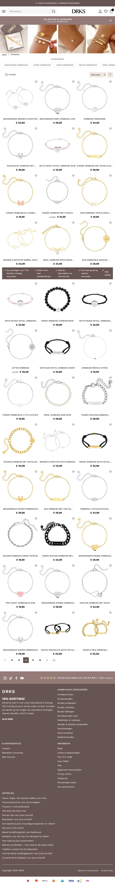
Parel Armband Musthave (57, 415)
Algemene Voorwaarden (70, 770)
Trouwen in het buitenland (15, 806)
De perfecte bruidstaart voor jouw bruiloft (23, 858)
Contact (6, 748)
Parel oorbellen (65, 733)
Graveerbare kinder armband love (57, 603)
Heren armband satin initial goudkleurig (94, 462)
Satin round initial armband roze (20, 321)
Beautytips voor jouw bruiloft (17, 819)
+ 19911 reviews (105, 678)
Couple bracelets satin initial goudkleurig (57, 650)
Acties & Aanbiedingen (69, 753)
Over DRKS (63, 761)
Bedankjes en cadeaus (69, 720)
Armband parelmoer (95, 119)
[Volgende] (47, 660)
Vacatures (62, 778)
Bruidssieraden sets (68, 716)
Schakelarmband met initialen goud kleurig (20, 462)
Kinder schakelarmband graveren (94, 415)
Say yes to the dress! (13, 828)
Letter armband (20, 368)
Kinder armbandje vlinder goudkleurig (20, 213)
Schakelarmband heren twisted (20, 556)
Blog (60, 748)
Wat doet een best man (14, 811)
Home (4, 54)
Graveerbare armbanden (16, 65)
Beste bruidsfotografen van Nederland (21, 832)
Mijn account (8, 757)
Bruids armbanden (88, 65)
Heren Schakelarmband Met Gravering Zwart (57, 556)
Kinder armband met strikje (57, 213)
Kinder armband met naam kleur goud (94, 166)
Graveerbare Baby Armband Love (57, 119)
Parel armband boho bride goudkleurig (57, 260)
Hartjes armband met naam (95, 603)
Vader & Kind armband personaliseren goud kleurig (95, 650)
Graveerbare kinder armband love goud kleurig (95, 556)
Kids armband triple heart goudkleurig (94, 213)
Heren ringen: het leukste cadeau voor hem (24, 798)
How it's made (65, 757)
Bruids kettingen (66, 711)
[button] (36, 82)
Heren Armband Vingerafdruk (57, 321)
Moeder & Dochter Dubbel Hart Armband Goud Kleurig (20, 260)
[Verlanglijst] (105, 11)
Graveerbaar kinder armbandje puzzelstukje (20, 650)
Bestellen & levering (12, 753)
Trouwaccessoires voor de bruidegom (21, 802)
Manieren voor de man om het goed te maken (25, 836)
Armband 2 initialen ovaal (94, 509)
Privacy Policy (64, 774)
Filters (12, 75)
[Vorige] (5, 660)
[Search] (53, 11)
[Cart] (111, 11)
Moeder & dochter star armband (57, 462)
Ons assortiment (66, 787)
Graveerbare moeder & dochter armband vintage (20, 119)
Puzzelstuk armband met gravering (20, 166)
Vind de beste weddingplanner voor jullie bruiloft (27, 853)
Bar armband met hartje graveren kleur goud (57, 509)
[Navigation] (3, 11)
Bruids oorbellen (66, 707)
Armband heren (65, 694)
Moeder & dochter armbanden (73, 724)
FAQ (60, 765)
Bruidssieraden (65, 699)
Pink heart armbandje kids (20, 603)
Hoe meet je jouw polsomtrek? (18, 840)
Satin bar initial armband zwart (57, 368)
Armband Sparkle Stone (95, 368)
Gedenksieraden (66, 737)
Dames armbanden (42, 65)
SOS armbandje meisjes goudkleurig (94, 260)
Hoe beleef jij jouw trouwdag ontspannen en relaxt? (28, 823)
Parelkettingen (65, 728)
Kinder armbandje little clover (20, 415)
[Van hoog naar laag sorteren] (110, 74)
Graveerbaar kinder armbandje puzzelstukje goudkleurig (20, 509)
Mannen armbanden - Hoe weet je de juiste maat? (28, 845)
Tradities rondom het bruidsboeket (20, 849)
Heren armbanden (65, 65)
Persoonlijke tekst (67, 782)
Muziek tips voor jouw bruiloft (17, 815)
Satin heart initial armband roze (57, 166)
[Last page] (54, 660)
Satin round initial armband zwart (94, 321)
